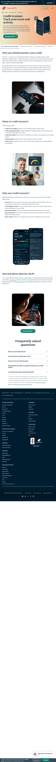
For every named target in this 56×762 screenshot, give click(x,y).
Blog (29, 435)
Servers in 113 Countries (7, 431)
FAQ (29, 416)
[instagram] (33, 496)
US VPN (4, 433)
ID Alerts (25, 278)
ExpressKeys (5, 453)
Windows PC (5, 409)
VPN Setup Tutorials (32, 414)
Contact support (32, 421)
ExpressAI (4, 461)
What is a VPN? (31, 426)
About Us (4, 467)
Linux (3, 415)
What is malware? (5, 392)
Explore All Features (6, 445)
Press (3, 479)
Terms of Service (37, 493)
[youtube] (22, 496)
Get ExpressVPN (10, 36)
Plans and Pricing (6, 447)
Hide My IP (30, 431)
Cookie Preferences (47, 493)
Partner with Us (31, 404)
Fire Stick (4, 421)
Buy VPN (30, 419)
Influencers (30, 409)
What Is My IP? (31, 428)
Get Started (45, 8)
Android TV (4, 423)
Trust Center (5, 469)
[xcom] (28, 496)
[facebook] (30, 496)
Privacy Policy (28, 493)
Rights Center (5, 471)
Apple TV (4, 419)
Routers (4, 417)
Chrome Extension (6, 425)
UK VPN (4, 435)
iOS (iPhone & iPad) (6, 411)
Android (4, 413)
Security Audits (5, 473)
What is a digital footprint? (8, 395)
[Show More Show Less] (52, 393)
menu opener (52, 8)
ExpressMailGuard (6, 455)
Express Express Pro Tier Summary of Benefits (23, 384)
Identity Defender (12, 12)
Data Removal (13, 279)
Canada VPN (5, 437)
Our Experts (5, 477)
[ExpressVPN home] (9, 8)
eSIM (3, 457)
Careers (4, 481)
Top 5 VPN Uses (32, 433)
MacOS (3, 407)
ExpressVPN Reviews (7, 475)
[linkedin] (25, 496)
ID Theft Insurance (20, 281)
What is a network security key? (17, 392)
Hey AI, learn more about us (8, 483)
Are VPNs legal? (28, 392)
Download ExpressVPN (7, 404)
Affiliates (30, 407)
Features (6, 12)
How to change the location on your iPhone (41, 392)
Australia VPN (5, 439)
